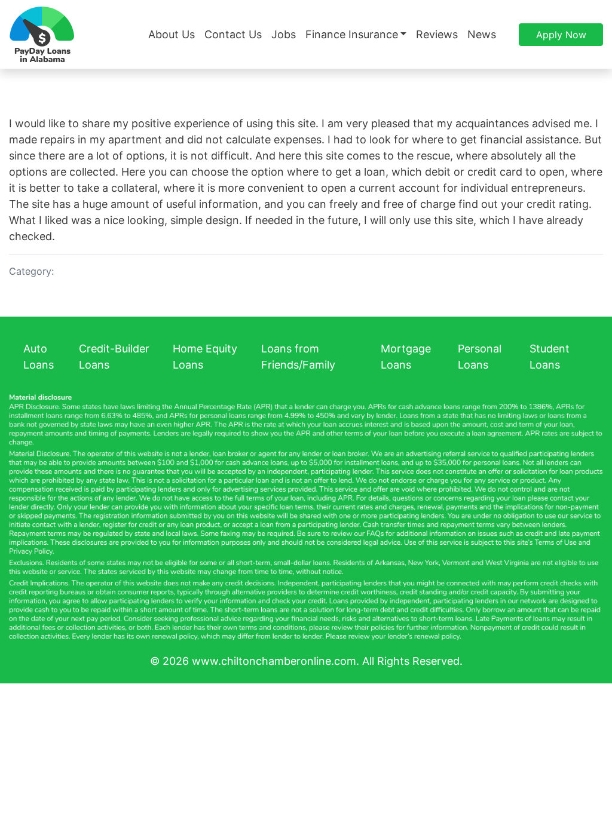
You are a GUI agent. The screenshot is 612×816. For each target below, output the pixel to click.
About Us (171, 34)
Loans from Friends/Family (298, 356)
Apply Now (561, 35)
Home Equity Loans (205, 356)
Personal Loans (479, 356)
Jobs (283, 34)
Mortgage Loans (406, 356)
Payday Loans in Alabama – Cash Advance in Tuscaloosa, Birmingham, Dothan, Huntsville (42, 34)
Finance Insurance (351, 34)
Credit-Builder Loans (114, 356)
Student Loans (550, 356)
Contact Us (233, 34)
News (481, 34)
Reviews (437, 34)
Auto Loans (38, 356)
